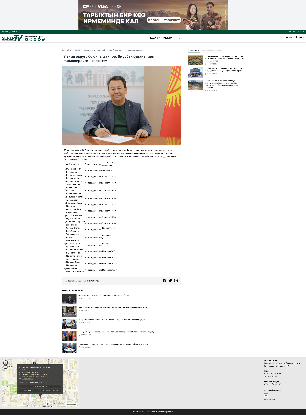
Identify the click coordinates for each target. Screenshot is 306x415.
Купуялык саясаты (269, 400)
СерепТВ (154, 38)
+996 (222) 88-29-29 (272, 384)
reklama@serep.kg (272, 390)
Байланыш (300, 32)
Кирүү (290, 37)
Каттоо (301, 37)
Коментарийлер (208, 50)
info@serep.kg (270, 377)
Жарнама (292, 32)
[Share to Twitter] (170, 281)
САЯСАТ (77, 50)
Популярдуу (194, 50)
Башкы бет (66, 50)
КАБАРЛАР (167, 38)
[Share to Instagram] (176, 281)
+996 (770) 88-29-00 (272, 374)
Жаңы (219, 50)
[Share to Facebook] (164, 281)
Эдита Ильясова (74, 281)
